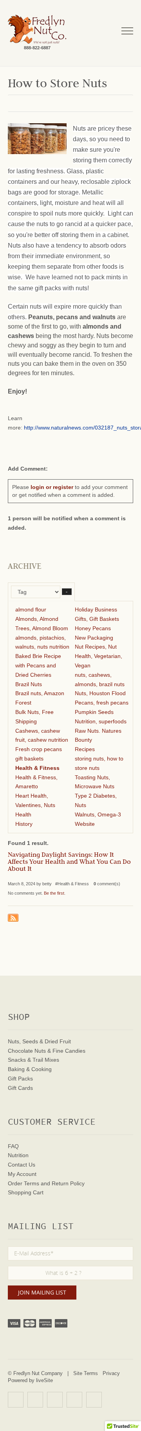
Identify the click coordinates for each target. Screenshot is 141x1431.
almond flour (30, 609)
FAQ (13, 1146)
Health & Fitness (37, 768)
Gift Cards (20, 1088)
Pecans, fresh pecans (101, 702)
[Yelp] (16, 1400)
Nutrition (18, 1155)
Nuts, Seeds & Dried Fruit (39, 1041)
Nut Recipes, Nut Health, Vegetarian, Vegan (98, 656)
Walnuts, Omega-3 (98, 814)
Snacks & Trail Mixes (33, 1060)
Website (85, 824)
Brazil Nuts (28, 684)
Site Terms (85, 1373)
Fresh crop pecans (38, 749)
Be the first (54, 893)
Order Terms (23, 1183)
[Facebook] (35, 1400)
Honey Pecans (93, 628)
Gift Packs (20, 1078)
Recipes (85, 749)
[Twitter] (55, 1400)
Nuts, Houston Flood (100, 693)
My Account (22, 1174)
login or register (52, 487)
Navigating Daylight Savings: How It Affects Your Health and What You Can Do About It (69, 862)
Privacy (111, 1373)
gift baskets (29, 758)
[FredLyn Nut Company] (37, 29)
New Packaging (94, 638)
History (24, 824)
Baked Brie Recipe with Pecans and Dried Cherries (38, 665)
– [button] (67, 592)
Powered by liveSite (30, 1380)
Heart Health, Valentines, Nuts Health (35, 805)
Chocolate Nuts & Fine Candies (46, 1051)
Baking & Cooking (30, 1069)
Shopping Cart (25, 1192)
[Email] (94, 1400)
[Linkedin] (74, 1400)
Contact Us (21, 1164)
